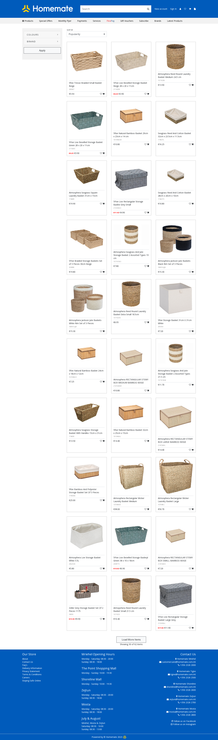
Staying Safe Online (31, 680)
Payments (82, 20)
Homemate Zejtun (186, 696)
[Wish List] (184, 8)
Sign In (173, 8)
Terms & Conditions (32, 674)
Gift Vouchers (126, 20)
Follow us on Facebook (184, 721)
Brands (157, 20)
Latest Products (174, 20)
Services (97, 20)
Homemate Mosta (186, 708)
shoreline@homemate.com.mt (181, 686)
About (25, 658)
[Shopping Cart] (189, 8)
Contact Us (27, 661)
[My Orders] (194, 8)
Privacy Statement (31, 671)
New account (161, 8)
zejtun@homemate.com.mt (182, 699)
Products (28, 20)
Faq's (24, 665)
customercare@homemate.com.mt (179, 661)
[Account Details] (179, 8)
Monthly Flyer (64, 20)
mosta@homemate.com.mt (182, 711)
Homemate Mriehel (186, 658)
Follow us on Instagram (184, 724)
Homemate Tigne (187, 671)
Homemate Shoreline (185, 683)
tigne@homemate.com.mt (183, 674)
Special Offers (45, 20)
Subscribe (143, 20)
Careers (26, 677)
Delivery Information (32, 668)
